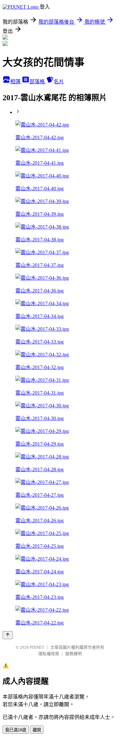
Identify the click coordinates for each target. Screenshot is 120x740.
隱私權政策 (48, 653)
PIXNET (37, 647)
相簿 (16, 81)
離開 (37, 730)
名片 (59, 81)
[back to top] (8, 635)
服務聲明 (73, 653)
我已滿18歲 (15, 730)
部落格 (37, 81)
